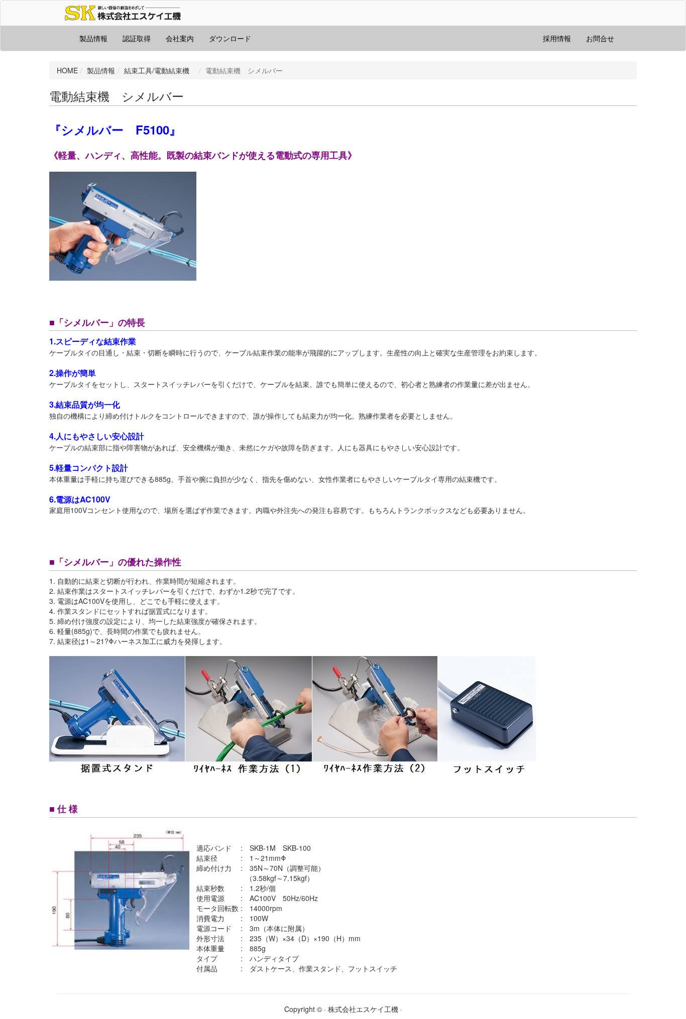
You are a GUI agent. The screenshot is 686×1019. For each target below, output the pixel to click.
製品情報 (93, 38)
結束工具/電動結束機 (160, 70)
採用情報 (557, 38)
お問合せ (600, 38)
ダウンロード (230, 38)
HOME (67, 70)
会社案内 (180, 38)
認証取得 (137, 38)
